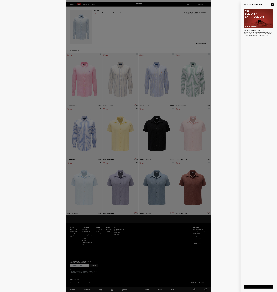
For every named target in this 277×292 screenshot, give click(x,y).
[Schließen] (272, 4)
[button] (138, 146)
